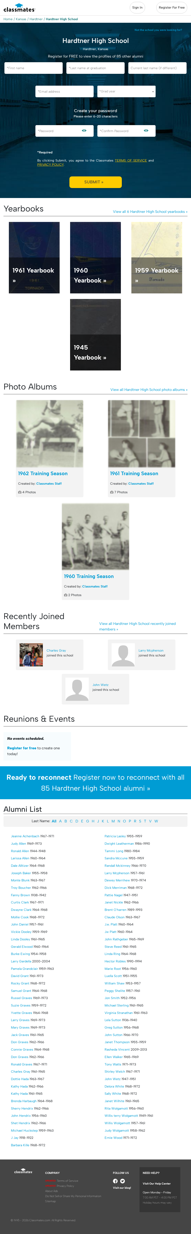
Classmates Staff (49, 484)
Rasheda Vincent (117, 1050)
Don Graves (19, 1042)
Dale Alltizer (20, 866)
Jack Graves (20, 1035)
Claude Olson (115, 917)
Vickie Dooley (21, 932)
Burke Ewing (20, 954)
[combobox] (126, 91)
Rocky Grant (20, 983)
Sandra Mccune (116, 858)
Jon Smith (112, 998)
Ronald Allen (20, 851)
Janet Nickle (114, 902)
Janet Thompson (117, 1042)
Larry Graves (20, 1020)
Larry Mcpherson (151, 651)
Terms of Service (131, 160)
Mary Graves (20, 1027)
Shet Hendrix (20, 1123)
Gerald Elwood (22, 947)
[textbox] (126, 91)
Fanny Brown (20, 895)
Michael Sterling (117, 1005)
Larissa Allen (20, 858)
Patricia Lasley (115, 836)
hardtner (36, 19)
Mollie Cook (20, 917)
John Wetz (100, 685)
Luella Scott (113, 976)
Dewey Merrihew (117, 880)
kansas (21, 19)
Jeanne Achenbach (25, 836)
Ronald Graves (21, 1064)
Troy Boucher (21, 888)
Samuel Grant (21, 991)
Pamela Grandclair (24, 969)
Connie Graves (22, 1050)
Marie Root (113, 969)
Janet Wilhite (114, 1101)
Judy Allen (18, 844)
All (54, 821)
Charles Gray (56, 651)
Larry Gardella (21, 961)
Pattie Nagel (114, 895)
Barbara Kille (20, 1145)
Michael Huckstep (24, 1131)
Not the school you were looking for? (158, 30)
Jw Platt (110, 932)
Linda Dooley (20, 939)
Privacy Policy (50, 165)
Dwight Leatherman (119, 844)
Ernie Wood (113, 1138)
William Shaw (115, 983)
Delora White (114, 1086)
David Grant (20, 976)
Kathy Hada (19, 1086)
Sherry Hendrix (22, 1109)
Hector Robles (115, 961)
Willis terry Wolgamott (121, 1116)
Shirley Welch (115, 1072)
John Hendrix (21, 1116)
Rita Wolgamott (116, 1109)
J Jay (14, 1138)
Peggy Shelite (115, 991)
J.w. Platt (111, 924)
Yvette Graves (21, 1013)
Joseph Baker (21, 873)
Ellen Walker (114, 1057)
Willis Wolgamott (117, 1123)
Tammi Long (114, 851)
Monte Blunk (20, 880)
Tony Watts (113, 1064)
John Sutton (114, 1035)
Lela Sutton (113, 1020)
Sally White (113, 1094)
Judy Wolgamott (117, 1131)
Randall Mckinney (117, 866)
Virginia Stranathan (119, 1013)
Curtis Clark (20, 902)
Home (8, 19)
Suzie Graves (21, 1005)
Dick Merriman (116, 888)
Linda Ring (112, 954)
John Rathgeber (116, 939)
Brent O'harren (115, 910)
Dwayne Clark (21, 910)
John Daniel (19, 924)
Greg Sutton (114, 1027)
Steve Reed (113, 947)
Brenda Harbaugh (24, 1101)
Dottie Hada (20, 1079)
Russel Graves (21, 998)
